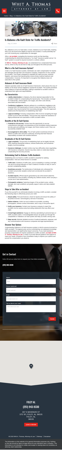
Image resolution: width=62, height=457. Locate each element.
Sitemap (39, 436)
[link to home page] (31, 7)
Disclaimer (47, 436)
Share (55, 43)
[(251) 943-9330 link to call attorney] (57, 11)
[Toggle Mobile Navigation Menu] (4, 11)
